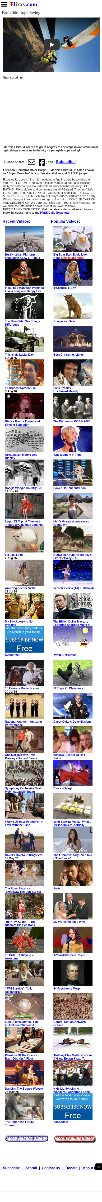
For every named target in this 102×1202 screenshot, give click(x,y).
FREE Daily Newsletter (55, 212)
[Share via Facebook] (42, 162)
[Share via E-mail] (31, 162)
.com (23, 4)
